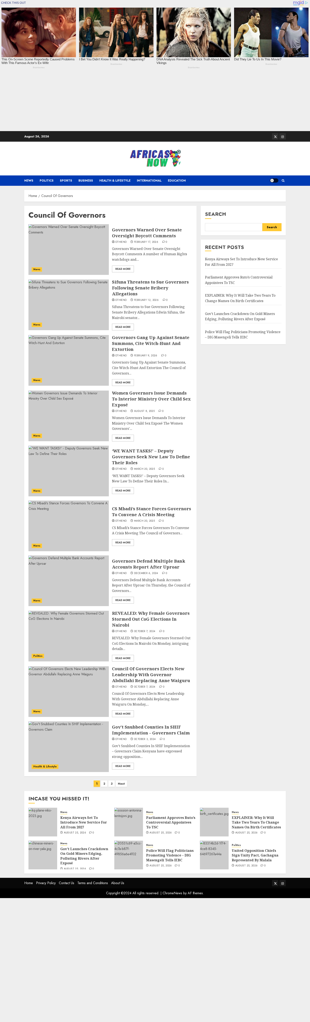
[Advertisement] (126, 101)
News (28, 180)
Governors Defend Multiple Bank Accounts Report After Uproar (148, 564)
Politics (47, 180)
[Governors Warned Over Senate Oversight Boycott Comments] (68, 249)
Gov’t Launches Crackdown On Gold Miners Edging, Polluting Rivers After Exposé (84, 856)
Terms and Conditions (92, 883)
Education (177, 180)
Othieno (121, 242)
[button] (283, 180)
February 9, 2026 (145, 355)
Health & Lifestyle (115, 180)
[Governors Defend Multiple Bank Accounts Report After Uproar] (68, 580)
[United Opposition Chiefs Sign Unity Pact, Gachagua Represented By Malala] (214, 855)
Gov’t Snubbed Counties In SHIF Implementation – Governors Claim (151, 730)
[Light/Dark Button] (274, 180)
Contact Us (66, 883)
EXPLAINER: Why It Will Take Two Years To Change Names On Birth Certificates (256, 822)
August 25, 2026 (75, 833)
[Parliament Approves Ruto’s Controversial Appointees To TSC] (128, 822)
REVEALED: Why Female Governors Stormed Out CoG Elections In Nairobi (151, 619)
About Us (117, 883)
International (149, 180)
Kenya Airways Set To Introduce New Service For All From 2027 (83, 822)
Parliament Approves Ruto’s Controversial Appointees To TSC (170, 822)
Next (121, 784)
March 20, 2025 (144, 469)
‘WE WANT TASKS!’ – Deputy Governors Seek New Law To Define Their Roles (151, 457)
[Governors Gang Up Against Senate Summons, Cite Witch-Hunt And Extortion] (68, 360)
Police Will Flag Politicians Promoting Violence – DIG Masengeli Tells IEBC (170, 855)
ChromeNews (172, 893)
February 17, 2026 (146, 242)
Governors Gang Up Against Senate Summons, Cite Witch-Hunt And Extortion (150, 343)
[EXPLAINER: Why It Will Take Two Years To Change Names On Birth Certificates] (214, 822)
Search (215, 214)
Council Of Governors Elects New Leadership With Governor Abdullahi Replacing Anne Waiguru (151, 674)
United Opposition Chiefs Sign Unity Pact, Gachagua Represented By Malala (255, 855)
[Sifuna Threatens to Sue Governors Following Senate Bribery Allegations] (68, 305)
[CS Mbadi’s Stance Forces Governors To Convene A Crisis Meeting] (68, 526)
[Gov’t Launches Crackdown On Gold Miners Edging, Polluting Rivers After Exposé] (42, 855)
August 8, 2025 (144, 411)
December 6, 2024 (146, 573)
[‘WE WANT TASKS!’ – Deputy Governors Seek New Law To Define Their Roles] (68, 471)
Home (28, 883)
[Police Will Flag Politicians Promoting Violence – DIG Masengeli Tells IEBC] (128, 855)
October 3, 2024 (145, 739)
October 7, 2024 (144, 631)
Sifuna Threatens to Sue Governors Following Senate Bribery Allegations (150, 288)
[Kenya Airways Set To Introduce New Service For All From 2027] (42, 822)
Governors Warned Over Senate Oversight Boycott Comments (147, 233)
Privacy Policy (46, 883)
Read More (123, 269)
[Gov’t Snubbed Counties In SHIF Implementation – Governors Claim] (68, 746)
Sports (66, 180)
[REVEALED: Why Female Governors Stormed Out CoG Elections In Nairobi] (68, 636)
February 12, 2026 (146, 300)
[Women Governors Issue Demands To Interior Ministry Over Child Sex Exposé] (68, 416)
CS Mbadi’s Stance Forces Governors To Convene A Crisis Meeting (151, 511)
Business (85, 180)
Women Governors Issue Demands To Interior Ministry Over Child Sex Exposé (151, 399)
